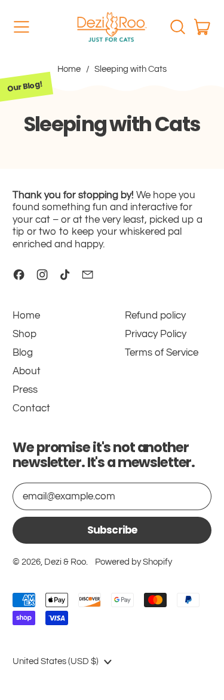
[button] (177, 27)
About (27, 371)
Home (69, 69)
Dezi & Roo (65, 561)
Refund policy (155, 315)
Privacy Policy (155, 334)
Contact (31, 408)
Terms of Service (161, 352)
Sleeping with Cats (130, 69)
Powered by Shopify (133, 561)
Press (25, 389)
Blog (23, 352)
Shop (24, 334)
